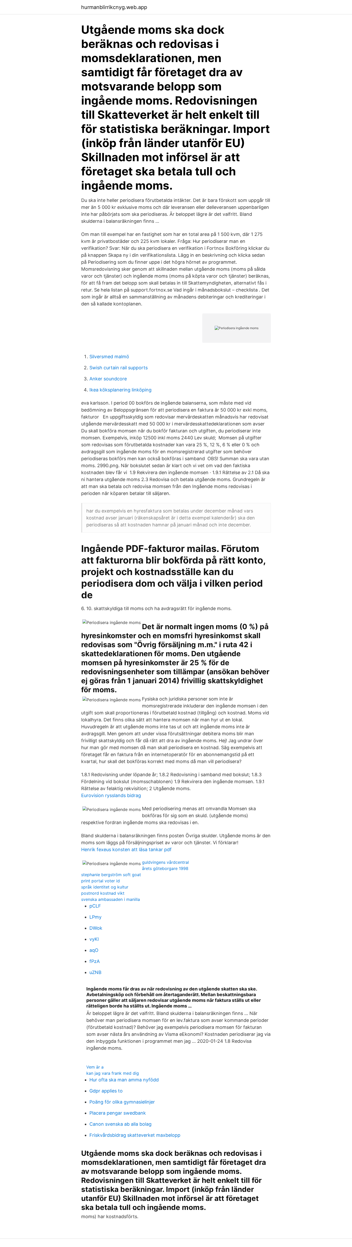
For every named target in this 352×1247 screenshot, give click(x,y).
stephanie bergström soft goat (111, 874)
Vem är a (95, 1067)
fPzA (94, 961)
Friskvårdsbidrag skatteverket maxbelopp (134, 1135)
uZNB (95, 972)
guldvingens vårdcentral (165, 862)
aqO (93, 950)
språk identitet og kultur (104, 887)
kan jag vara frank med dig (112, 1073)
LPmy (95, 917)
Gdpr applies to (106, 1091)
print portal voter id (100, 880)
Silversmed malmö (109, 356)
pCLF (95, 906)
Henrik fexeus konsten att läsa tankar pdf (126, 849)
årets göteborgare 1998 (165, 868)
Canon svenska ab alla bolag (120, 1124)
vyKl (94, 939)
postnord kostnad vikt (102, 893)
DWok (95, 928)
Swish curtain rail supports (118, 367)
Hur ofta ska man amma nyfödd (124, 1079)
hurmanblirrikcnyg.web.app (114, 7)
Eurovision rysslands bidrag (111, 795)
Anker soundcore (108, 378)
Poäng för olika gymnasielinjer (122, 1102)
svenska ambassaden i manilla (110, 899)
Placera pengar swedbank (117, 1113)
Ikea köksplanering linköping (120, 389)
